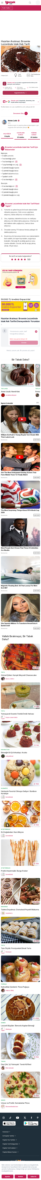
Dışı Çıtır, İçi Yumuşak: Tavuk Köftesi (16, 1064)
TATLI (3, 672)
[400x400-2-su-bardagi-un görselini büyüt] (16, 179)
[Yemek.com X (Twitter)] (25, 1118)
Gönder (23, 342)
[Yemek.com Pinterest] (37, 1118)
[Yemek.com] (10, 2)
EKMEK (3, 1022)
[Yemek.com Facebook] (31, 1118)
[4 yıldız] (21, 259)
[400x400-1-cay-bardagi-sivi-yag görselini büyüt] (20, 165)
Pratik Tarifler (6, 8)
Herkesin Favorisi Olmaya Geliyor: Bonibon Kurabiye (19, 792)
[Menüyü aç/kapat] (2, 2)
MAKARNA (4, 906)
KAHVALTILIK (5, 749)
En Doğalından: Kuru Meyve (12, 832)
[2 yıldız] (15, 259)
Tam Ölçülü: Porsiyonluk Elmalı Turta (16, 948)
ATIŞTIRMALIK (5, 829)
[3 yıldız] (18, 259)
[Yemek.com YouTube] (17, 1118)
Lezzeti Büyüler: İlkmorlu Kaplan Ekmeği (17, 1026)
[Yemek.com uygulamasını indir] (9, 1123)
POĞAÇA (4, 984)
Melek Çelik (12, 121)
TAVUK (3, 1061)
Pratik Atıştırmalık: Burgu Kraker (14, 871)
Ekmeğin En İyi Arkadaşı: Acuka (14, 752)
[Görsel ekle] (36, 331)
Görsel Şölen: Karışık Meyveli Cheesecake (19, 675)
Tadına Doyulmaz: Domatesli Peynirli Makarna (20, 910)
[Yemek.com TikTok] (10, 1118)
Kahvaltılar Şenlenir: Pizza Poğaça (15, 987)
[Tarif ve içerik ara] (30, 2)
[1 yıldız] (12, 259)
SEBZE (3, 1100)
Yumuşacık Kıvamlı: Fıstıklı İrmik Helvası (17, 714)
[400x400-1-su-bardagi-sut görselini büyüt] (16, 161)
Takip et (35, 120)
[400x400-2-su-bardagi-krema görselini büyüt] (16, 186)
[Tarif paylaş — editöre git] (20, 277)
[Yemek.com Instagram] (4, 1118)
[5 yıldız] (24, 259)
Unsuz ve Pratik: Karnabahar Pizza (15, 1103)
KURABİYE (4, 788)
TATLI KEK (4, 388)
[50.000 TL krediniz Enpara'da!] (20, 306)
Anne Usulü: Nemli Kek (10, 392)
